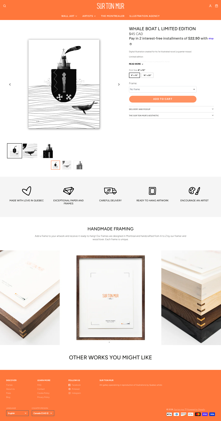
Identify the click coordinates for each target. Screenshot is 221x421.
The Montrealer (112, 16)
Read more (135, 64)
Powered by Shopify (196, 409)
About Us (10, 389)
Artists (87, 16)
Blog (8, 397)
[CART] (216, 5)
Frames (9, 385)
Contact (41, 389)
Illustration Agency (144, 16)
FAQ (39, 385)
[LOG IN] (210, 5)
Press (8, 393)
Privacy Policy (43, 397)
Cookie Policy (43, 393)
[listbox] (163, 89)
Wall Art (67, 16)
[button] (109, 342)
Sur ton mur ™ (180, 409)
